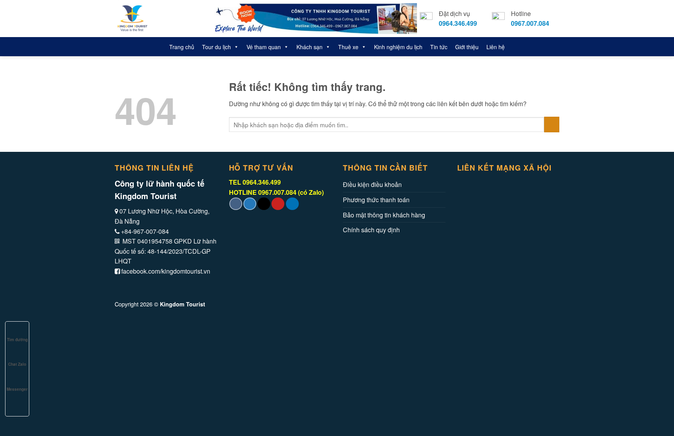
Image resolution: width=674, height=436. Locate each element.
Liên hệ (495, 47)
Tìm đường (17, 339)
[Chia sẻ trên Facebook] (235, 204)
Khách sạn (309, 47)
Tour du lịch (216, 47)
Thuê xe (348, 47)
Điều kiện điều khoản (372, 184)
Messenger (17, 389)
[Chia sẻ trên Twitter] (249, 204)
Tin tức (438, 47)
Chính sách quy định (371, 229)
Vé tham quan (264, 47)
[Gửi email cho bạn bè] (263, 204)
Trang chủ (181, 47)
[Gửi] (551, 124)
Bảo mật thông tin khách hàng (384, 214)
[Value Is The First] (157, 18)
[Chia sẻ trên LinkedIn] (292, 204)
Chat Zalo (17, 364)
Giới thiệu (467, 47)
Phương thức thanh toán (376, 199)
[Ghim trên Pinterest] (277, 204)
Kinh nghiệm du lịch (398, 47)
